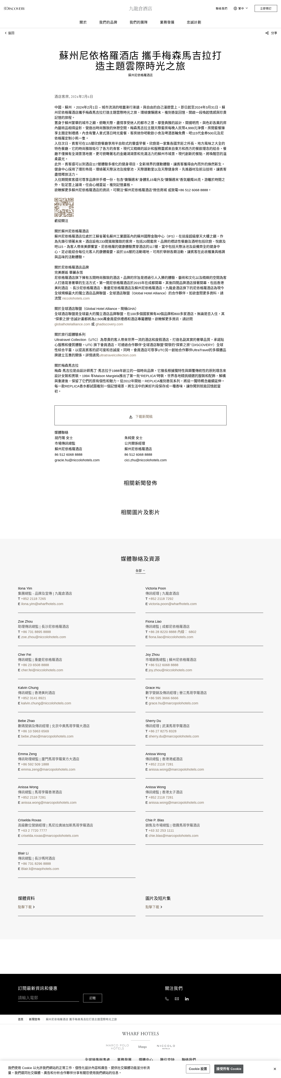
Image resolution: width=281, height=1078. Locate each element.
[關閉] (275, 1069)
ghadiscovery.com (109, 324)
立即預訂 (266, 8)
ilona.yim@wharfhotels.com (42, 604)
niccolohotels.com (76, 298)
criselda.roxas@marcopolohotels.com (50, 836)
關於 (83, 22)
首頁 (21, 1019)
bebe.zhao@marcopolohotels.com (47, 736)
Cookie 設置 (198, 1069)
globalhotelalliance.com (72, 324)
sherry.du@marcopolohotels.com (174, 736)
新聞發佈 (34, 1019)
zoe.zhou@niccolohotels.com (43, 637)
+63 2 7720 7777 (34, 830)
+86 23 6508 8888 (35, 665)
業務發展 (167, 22)
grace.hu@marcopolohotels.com (173, 703)
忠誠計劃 (194, 22)
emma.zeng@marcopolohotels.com (48, 769)
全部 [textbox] (139, 570)
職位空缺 (167, 1060)
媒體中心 (146, 1060)
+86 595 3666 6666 (163, 698)
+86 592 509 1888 (35, 764)
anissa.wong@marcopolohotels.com (176, 769)
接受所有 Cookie (228, 1069)
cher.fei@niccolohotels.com (42, 670)
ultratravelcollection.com (117, 355)
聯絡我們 (221, 8)
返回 (10, 33)
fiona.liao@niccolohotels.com (171, 637)
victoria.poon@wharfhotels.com (173, 604)
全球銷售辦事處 (97, 1060)
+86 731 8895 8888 (36, 632)
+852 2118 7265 (33, 599)
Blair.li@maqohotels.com (40, 869)
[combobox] (140, 570)
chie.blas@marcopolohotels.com (173, 836)
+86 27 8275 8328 (162, 731)
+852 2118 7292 (161, 599)
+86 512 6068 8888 (163, 665)
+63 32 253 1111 (161, 830)
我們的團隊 (139, 22)
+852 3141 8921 (33, 698)
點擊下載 (25, 907)
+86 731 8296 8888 (36, 864)
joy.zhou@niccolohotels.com (170, 670)
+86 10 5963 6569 (35, 731)
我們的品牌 (108, 22)
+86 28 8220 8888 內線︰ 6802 (172, 632)
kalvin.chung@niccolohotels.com (46, 703)
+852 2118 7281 (161, 764)
